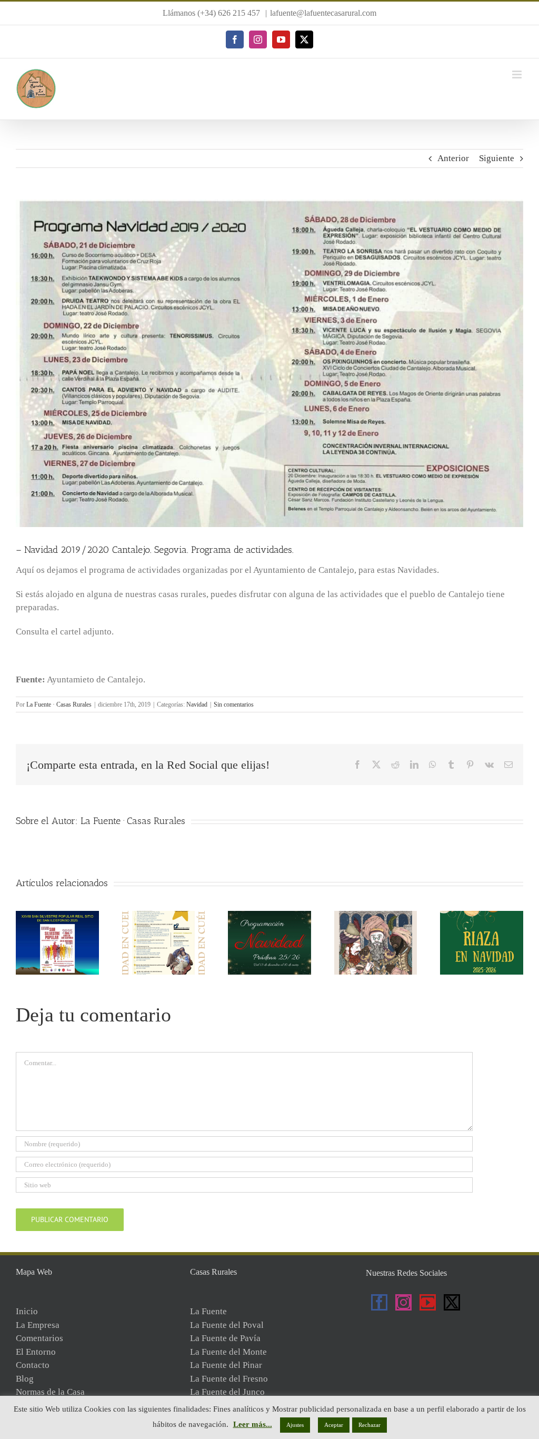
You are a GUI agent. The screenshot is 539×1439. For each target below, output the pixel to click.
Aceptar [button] (333, 1425)
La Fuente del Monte (228, 1352)
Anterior (453, 158)
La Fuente (208, 1311)
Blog (25, 1379)
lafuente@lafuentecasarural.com (323, 12)
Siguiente (496, 158)
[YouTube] (428, 1302)
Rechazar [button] (369, 1425)
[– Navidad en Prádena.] (269, 916)
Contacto (32, 1365)
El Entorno (36, 1352)
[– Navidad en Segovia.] (375, 916)
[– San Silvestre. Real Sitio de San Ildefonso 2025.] (57, 916)
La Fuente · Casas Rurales (59, 704)
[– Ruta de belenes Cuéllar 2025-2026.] (163, 916)
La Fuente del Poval (227, 1325)
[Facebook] (379, 1302)
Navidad (196, 704)
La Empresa (37, 1325)
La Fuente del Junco (227, 1392)
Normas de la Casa (50, 1392)
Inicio (27, 1311)
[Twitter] (452, 1302)
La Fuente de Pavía (225, 1338)
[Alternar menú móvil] (517, 74)
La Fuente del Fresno (229, 1379)
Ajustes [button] (295, 1425)
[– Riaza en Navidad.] (481, 916)
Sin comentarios (234, 704)
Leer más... (252, 1424)
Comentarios (39, 1338)
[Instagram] (403, 1302)
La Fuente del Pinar (226, 1365)
